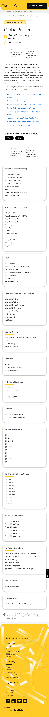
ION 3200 (8, 450)
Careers (8, 670)
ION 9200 (8, 462)
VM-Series (8, 243)
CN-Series (8, 225)
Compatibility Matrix (13, 651)
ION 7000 (8, 456)
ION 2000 (8, 444)
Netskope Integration (12, 566)
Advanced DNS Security (13, 308)
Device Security (10, 314)
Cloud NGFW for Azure (13, 222)
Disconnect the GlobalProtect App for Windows (24, 118)
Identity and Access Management (16, 192)
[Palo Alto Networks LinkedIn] (13, 703)
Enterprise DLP (10, 317)
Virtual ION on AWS (12, 521)
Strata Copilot (37, 6)
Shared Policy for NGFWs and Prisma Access (20, 337)
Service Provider (10, 240)
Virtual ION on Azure (12, 524)
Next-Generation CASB (13, 281)
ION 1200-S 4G (10, 491)
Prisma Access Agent (12, 370)
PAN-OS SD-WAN (11, 234)
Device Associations (12, 186)
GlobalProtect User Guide (32, 616)
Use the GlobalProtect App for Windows (21, 108)
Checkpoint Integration (13, 560)
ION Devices (9, 278)
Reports (7, 394)
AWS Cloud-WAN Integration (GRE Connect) (21, 554)
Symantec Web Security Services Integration (20, 569)
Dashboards (9, 388)
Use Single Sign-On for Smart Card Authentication (25, 104)
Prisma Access (10, 263)
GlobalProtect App (17, 616)
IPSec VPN (8, 341)
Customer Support (12, 672)
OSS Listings (10, 654)
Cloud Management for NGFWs (16, 216)
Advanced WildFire (11, 299)
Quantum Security (11, 347)
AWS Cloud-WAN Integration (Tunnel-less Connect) (23, 557)
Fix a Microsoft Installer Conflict (18, 125)
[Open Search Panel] (15, 5)
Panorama (8, 237)
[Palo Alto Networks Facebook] (8, 703)
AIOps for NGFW (10, 213)
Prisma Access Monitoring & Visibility (18, 272)
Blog (7, 649)
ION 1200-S (9, 441)
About (8, 667)
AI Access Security (11, 311)
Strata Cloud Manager (12, 174)
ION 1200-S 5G (10, 494)
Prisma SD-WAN (10, 275)
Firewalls (8, 228)
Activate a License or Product (15, 177)
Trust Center (10, 690)
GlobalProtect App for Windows (29, 16)
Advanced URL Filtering (13, 302)
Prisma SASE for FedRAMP (14, 414)
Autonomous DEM (11, 397)
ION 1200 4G (9, 483)
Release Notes (11, 644)
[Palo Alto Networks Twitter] (19, 703)
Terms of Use (10, 693)
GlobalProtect (13, 16)
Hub (6, 189)
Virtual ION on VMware (13, 536)
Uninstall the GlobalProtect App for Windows (23, 122)
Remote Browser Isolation (14, 367)
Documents (10, 695)
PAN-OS (7, 231)
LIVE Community (12, 675)
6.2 (36, 614)
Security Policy (10, 344)
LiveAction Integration (13, 563)
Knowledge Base (12, 677)
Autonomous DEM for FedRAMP (16, 417)
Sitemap (9, 657)
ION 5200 (8, 453)
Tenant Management (12, 195)
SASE (9, 616)
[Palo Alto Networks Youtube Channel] (25, 703)
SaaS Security (9, 320)
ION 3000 (8, 447)
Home (6, 16)
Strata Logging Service (13, 183)
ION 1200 (8, 438)
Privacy (8, 688)
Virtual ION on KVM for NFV (14, 530)
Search (8, 646)
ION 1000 (8, 435)
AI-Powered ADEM (11, 269)
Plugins (7, 246)
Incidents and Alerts (12, 391)
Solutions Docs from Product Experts (18, 604)
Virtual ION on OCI (11, 533)
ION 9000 (8, 459)
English (40, 614)
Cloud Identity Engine (12, 180)
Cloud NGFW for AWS (12, 219)
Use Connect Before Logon (17, 101)
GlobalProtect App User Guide (24, 614)
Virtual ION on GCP (11, 527)
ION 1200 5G (9, 486)
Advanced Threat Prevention (15, 305)
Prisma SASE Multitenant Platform (17, 266)
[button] (47, 573)
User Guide (10, 614)
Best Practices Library (12, 586)
